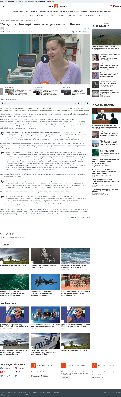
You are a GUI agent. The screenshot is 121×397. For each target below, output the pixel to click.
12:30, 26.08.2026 (96, 175)
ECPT (33, 392)
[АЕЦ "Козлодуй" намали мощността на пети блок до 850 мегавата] (95, 143)
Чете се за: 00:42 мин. (114, 146)
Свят (21, 11)
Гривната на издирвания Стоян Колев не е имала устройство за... (75, 326)
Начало (3, 20)
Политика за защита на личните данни (47, 392)
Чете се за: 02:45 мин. (107, 175)
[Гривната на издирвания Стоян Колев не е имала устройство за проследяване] (75, 314)
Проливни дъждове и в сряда (13, 265)
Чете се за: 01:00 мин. (107, 128)
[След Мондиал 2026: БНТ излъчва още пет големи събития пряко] (45, 314)
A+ (85, 28)
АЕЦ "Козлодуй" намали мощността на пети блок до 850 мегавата (109, 142)
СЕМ (29, 392)
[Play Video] (45, 59)
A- (89, 28)
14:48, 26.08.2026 (104, 137)
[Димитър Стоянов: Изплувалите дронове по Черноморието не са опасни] (106, 116)
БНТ (1, 1)
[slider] (38, 103)
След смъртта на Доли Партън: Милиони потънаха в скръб (105, 181)
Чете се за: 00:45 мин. (106, 156)
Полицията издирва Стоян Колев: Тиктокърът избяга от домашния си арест (14, 326)
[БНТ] (2, 29)
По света (30, 15)
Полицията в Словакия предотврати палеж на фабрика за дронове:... (41, 293)
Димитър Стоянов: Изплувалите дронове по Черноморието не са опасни (106, 126)
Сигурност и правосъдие (85, 15)
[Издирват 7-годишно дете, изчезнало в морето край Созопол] (75, 256)
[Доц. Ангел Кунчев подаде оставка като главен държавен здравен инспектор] (95, 75)
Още (98, 15)
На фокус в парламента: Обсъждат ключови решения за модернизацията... (106, 171)
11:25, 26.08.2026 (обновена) (99, 193)
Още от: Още (101, 26)
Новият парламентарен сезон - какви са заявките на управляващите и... (106, 161)
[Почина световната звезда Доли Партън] (45, 256)
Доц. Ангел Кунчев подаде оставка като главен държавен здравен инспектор (110, 74)
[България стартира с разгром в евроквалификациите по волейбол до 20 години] (75, 282)
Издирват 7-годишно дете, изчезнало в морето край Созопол (73, 267)
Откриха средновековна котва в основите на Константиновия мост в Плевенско (105, 48)
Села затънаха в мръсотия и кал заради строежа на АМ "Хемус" (79, 92)
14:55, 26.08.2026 (104, 155)
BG (118, 6)
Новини (15, 11)
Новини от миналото (67, 11)
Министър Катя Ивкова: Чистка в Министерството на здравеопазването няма (110, 56)
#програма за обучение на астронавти (13, 237)
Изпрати (66, 377)
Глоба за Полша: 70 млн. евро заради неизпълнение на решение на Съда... (23, 92)
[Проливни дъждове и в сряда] (14, 256)
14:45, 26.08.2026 (96, 128)
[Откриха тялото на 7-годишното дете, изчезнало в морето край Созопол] (14, 282)
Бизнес (55, 11)
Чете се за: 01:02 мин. (98, 194)
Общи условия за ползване (8, 392)
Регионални (40, 15)
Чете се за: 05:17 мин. (107, 165)
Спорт (27, 11)
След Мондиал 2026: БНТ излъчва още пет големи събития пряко (45, 326)
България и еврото (45, 11)
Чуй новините (97, 11)
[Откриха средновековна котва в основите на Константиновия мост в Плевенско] (106, 37)
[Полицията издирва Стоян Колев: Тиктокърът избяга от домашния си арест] (14, 314)
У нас (22, 15)
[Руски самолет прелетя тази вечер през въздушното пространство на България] (14, 341)
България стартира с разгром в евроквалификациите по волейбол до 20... (75, 293)
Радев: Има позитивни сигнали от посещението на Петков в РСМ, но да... (50, 92)
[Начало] (11, 11)
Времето (34, 11)
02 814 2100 (97, 374)
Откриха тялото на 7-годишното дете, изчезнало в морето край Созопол (14, 293)
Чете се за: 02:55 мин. (107, 185)
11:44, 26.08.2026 (96, 165)
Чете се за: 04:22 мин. (106, 138)
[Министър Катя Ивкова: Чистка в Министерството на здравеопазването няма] (95, 57)
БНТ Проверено (81, 11)
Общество (71, 15)
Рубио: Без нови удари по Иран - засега (106, 191)
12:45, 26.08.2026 (96, 185)
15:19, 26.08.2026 (104, 146)
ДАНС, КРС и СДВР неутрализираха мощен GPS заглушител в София (43, 352)
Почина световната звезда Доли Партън (43, 266)
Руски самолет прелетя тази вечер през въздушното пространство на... (13, 352)
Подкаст (108, 11)
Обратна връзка (21, 392)
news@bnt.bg (98, 377)
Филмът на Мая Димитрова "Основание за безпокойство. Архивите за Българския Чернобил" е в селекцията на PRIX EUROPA (110, 92)
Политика (50, 15)
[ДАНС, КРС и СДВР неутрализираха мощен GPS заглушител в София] (45, 341)
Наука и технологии (16, 20)
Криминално (60, 15)
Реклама (45, 299)
